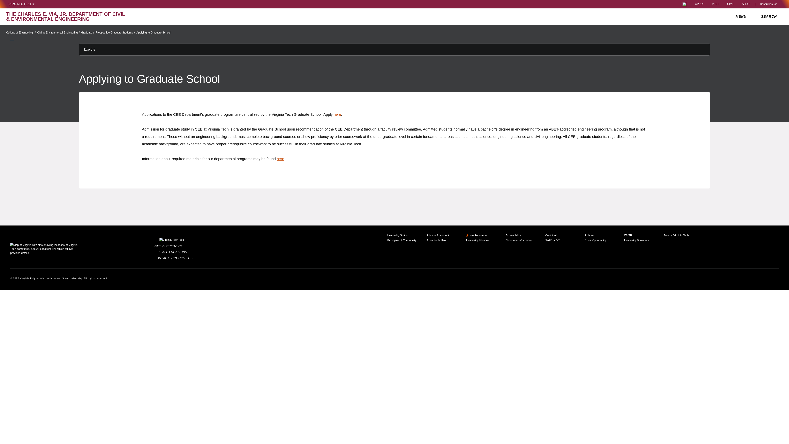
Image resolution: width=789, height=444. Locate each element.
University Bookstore (636, 240)
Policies (589, 235)
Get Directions (169, 246)
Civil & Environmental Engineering (58, 32)
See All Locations (172, 252)
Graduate (87, 32)
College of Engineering (21, 32)
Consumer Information (519, 240)
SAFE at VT (552, 240)
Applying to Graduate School (153, 32)
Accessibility (513, 235)
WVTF (628, 235)
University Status (397, 235)
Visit (715, 4)
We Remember (478, 235)
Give (730, 4)
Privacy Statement (438, 235)
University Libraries (477, 240)
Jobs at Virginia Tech (676, 235)
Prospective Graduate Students (115, 32)
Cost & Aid (551, 235)
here (337, 114)
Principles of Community (401, 240)
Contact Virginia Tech (176, 258)
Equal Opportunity (595, 240)
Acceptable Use (436, 240)
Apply (699, 4)
